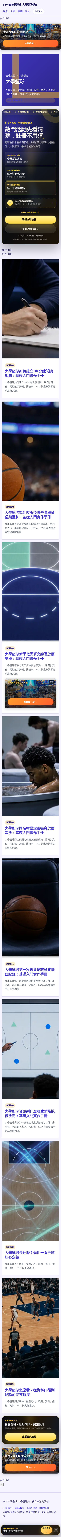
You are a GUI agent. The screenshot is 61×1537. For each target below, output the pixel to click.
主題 (12, 11)
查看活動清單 (30, 229)
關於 (27, 11)
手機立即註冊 (30, 219)
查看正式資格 (30, 1436)
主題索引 (7, 1508)
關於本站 (32, 1508)
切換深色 (38, 11)
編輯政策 (20, 1508)
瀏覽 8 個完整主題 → (16, 100)
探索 (5, 11)
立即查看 (46, 1530)
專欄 (20, 11)
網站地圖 (44, 1508)
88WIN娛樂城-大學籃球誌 (20, 4)
